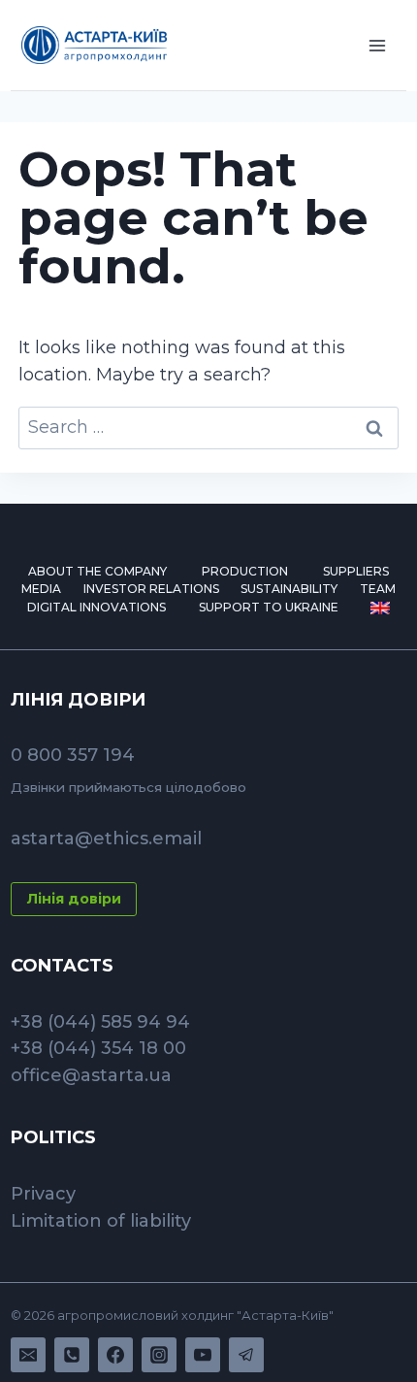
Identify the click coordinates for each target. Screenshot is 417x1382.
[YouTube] (202, 1354)
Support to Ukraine (268, 607)
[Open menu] (378, 45)
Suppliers (356, 571)
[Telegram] (246, 1354)
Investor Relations (151, 588)
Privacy (43, 1193)
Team (378, 588)
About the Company (97, 571)
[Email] (28, 1354)
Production (245, 571)
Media (41, 588)
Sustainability (289, 588)
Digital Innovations (96, 607)
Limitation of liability (101, 1221)
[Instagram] (159, 1354)
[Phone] (71, 1354)
